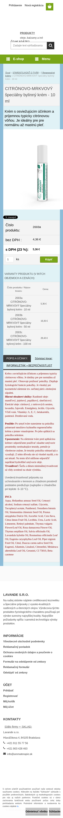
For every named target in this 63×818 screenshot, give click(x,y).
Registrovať (10, 696)
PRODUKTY (27, 33)
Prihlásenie (15, 5)
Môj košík (9, 701)
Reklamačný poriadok (16, 647)
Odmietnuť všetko (37, 811)
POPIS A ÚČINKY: (17, 358)
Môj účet (8, 707)
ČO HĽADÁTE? (20, 41)
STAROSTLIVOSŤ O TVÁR (26, 73)
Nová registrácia (34, 5)
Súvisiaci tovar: (43, 358)
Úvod (7, 73)
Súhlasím (54, 811)
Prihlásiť (8, 690)
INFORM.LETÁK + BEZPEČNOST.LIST (29, 365)
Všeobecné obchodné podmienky (24, 641)
